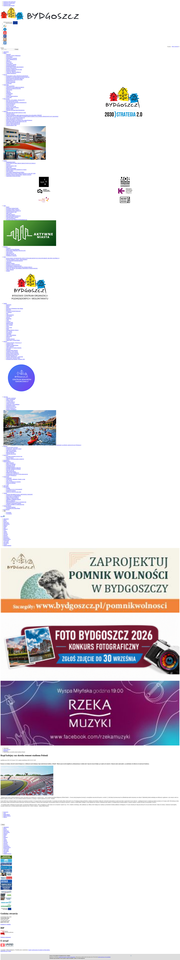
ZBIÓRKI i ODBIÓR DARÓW (13, 499)
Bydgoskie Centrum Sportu (12, 208)
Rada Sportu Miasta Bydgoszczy (13, 215)
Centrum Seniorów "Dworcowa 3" (14, 342)
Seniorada (8, 349)
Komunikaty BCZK (10, 465)
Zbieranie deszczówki (11, 453)
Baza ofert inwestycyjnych (12, 101)
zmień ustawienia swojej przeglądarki (104, 957)
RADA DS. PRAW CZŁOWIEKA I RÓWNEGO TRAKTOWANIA (22, 268)
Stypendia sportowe (10, 214)
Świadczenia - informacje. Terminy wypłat (15, 479)
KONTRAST (6, 509)
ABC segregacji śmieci (11, 451)
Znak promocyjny (10, 253)
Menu (2, 516)
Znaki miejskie (9, 251)
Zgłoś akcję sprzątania (11, 450)
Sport (4, 205)
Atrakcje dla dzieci (10, 403)
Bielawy (5, 817)
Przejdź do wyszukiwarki (9, 3)
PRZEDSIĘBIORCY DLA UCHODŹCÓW (16, 502)
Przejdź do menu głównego (9, 1)
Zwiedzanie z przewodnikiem (12, 404)
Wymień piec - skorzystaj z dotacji (13, 448)
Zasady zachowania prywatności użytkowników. (39, 949)
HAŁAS (8, 91)
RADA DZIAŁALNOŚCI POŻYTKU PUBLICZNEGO (19, 267)
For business (9, 513)
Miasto (4, 53)
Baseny (7, 207)
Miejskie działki (9, 108)
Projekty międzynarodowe (12, 96)
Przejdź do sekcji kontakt (8, 5)
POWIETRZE (9, 93)
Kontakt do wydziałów (6, 924)
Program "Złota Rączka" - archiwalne (14, 356)
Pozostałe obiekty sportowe (12, 217)
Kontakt (8, 270)
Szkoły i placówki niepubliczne (13, 122)
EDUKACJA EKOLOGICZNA (13, 88)
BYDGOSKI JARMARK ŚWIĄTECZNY (16, 250)
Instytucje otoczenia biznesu (12, 107)
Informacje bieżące (10, 263)
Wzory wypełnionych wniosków (13, 481)
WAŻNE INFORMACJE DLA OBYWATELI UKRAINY (19, 494)
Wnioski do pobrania (10, 483)
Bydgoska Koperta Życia (11, 355)
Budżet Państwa (7, 815)
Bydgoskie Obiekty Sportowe (12, 209)
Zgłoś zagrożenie (10, 462)
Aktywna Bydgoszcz (11, 218)
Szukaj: (2, 48)
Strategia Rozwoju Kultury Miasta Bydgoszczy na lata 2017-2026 (20, 173)
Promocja (5, 246)
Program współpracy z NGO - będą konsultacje (16, 259)
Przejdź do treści (7, 4)
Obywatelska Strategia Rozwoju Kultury (15, 172)
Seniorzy (5, 341)
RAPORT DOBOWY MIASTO (13, 467)
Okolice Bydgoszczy (10, 408)
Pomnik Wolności (7, 505)
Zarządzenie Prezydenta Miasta (13, 508)
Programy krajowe (10, 114)
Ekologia (5, 446)
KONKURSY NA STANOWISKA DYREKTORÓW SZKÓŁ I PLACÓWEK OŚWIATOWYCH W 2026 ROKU (32, 116)
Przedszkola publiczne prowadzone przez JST (16, 121)
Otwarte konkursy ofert (11, 125)
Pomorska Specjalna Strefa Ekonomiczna (15, 110)
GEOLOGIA (9, 89)
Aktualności (6, 51)
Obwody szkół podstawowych (13, 124)
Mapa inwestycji (10, 457)
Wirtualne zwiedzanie (11, 398)
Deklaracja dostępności (6, 937)
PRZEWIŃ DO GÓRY (6, 951)
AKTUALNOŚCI (10, 86)
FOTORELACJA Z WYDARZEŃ (14, 489)
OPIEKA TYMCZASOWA (12, 498)
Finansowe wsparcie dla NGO (13, 264)
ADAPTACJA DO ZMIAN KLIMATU (15, 87)
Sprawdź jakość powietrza (12, 447)
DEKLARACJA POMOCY (12, 497)
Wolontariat (8, 262)
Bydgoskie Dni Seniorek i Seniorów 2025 (15, 359)
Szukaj (16, 49)
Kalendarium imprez (10, 162)
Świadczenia (6, 476)
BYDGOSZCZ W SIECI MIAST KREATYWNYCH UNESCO (21, 163)
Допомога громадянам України (13, 503)
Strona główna (6, 749)
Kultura (5, 160)
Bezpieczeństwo (7, 461)
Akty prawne (9, 480)
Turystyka (5, 396)
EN (4, 511)
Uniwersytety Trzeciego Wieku (13, 358)
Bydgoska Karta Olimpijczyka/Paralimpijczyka (16, 219)
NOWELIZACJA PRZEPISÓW (13, 495)
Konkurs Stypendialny (11, 168)
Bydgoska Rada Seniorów (12, 350)
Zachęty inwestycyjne (11, 106)
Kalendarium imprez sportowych (13, 210)
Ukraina (5, 493)
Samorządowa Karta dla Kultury (13, 176)
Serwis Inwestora (10, 105)
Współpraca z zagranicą (11, 255)
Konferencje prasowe (11, 490)
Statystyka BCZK (10, 470)
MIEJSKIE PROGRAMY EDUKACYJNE (16, 112)
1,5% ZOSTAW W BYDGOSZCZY (14, 260)
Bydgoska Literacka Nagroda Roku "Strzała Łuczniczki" (19, 174)
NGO (4, 257)
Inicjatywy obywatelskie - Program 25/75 (15, 100)
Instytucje (8, 164)
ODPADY (8, 92)
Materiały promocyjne (11, 254)
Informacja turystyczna (11, 407)
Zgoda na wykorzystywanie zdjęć (13, 492)
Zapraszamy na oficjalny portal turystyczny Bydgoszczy (68, 445)
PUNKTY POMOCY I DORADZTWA (15, 504)
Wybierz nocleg (9, 400)
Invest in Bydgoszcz (10, 103)
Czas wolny (6, 485)
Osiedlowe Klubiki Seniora (12, 345)
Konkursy (8, 248)
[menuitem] (91, 51)
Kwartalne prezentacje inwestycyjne (14, 456)
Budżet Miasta (6, 814)
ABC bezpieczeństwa (11, 471)
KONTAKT (9, 97)
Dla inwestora (6, 98)
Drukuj (2, 824)
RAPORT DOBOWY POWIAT (13, 469)
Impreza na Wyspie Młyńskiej (12, 249)
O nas (7, 484)
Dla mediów (6, 486)
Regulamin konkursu (10, 507)
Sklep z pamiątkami (10, 399)
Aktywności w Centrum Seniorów (13, 347)
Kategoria (5, 750)
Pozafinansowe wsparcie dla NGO (14, 265)
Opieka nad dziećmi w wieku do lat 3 (14, 119)
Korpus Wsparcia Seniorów (12, 352)
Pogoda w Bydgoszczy (11, 409)
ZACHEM (8, 94)
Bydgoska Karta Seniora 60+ (12, 354)
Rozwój (5, 74)
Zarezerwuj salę (9, 344)
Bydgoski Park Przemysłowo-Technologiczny (16, 102)
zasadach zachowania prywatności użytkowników (67, 957)
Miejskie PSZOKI (10, 452)
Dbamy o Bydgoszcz (11, 464)
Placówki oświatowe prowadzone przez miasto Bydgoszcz (19, 120)
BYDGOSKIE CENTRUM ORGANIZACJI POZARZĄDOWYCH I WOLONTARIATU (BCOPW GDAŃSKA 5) (32, 258)
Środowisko (6, 84)
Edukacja (5, 111)
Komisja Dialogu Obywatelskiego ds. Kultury (16, 169)
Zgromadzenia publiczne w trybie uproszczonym (17, 474)
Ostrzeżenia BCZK (10, 466)
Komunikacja (6, 460)
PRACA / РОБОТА (10, 500)
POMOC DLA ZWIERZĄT (12, 472)
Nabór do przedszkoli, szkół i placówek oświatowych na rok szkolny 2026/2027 (24, 115)
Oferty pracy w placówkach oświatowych (15, 117)
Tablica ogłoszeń (10, 269)
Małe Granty (9, 167)
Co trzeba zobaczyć (10, 401)
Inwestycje (5, 455)
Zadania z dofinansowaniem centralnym (15, 459)
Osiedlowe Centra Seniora (12, 351)
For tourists (8, 512)
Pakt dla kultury (9, 170)
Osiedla (5, 303)
